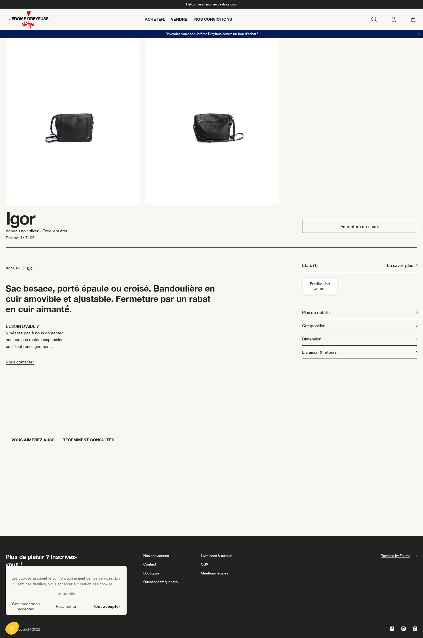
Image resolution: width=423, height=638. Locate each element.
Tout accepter (106, 606)
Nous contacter (20, 362)
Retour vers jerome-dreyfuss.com (211, 4)
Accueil (13, 268)
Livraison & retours (319, 352)
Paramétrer (66, 606)
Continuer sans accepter (26, 606)
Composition (313, 325)
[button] (12, 628)
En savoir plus (400, 265)
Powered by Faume (395, 556)
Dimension (311, 338)
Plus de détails (315, 312)
